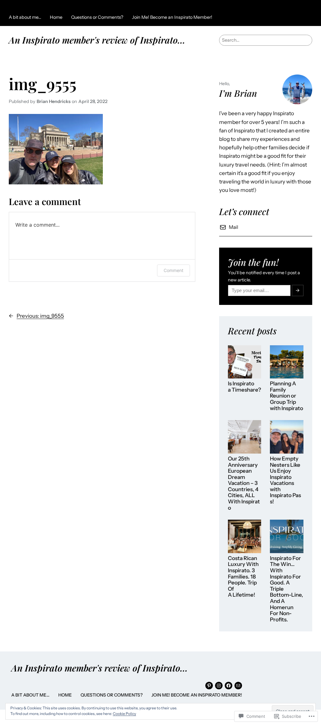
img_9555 (42, 84)
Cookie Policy (124, 713)
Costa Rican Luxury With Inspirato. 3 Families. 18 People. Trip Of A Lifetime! (243, 576)
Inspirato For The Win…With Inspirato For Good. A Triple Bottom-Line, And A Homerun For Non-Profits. (286, 589)
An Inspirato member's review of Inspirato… (97, 40)
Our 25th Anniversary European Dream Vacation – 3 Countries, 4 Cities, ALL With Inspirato (244, 483)
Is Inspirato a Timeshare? (244, 387)
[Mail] (238, 685)
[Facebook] (228, 685)
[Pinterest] (209, 685)
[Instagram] (219, 685)
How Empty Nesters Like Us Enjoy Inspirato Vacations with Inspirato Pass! (285, 480)
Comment (173, 270)
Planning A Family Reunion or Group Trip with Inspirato (286, 396)
